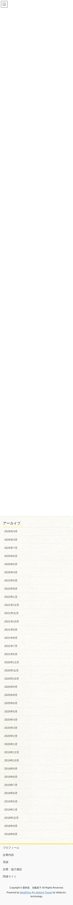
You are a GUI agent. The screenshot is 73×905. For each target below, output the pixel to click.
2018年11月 (11, 817)
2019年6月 (11, 793)
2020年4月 (11, 719)
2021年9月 (11, 629)
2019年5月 (11, 801)
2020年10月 (11, 678)
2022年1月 (11, 596)
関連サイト (10, 876)
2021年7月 (11, 646)
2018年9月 (11, 825)
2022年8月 (11, 588)
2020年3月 (11, 727)
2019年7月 (11, 784)
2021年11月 (11, 613)
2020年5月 (11, 711)
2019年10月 (11, 760)
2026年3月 (11, 539)
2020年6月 (11, 703)
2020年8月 (11, 694)
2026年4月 (11, 531)
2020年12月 (11, 662)
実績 (5, 862)
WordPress (26, 892)
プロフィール (11, 847)
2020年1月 (11, 744)
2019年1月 (11, 809)
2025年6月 (11, 556)
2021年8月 (11, 637)
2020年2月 (11, 735)
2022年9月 (11, 580)
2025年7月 (11, 547)
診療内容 (8, 854)
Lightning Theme (43, 892)
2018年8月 (11, 834)
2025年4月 (11, 572)
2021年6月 (11, 654)
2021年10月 (11, 621)
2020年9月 (11, 686)
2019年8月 (11, 776)
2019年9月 (11, 768)
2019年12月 (11, 752)
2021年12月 (11, 605)
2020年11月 (11, 670)
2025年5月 (11, 564)
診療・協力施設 (12, 869)
